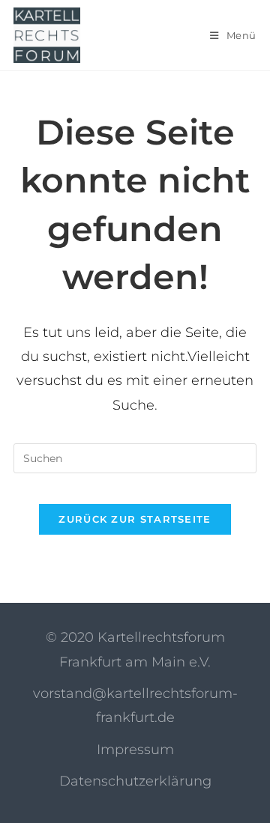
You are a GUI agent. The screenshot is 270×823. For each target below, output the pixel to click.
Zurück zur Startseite (134, 519)
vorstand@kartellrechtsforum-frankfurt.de (135, 705)
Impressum (135, 749)
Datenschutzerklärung (135, 781)
